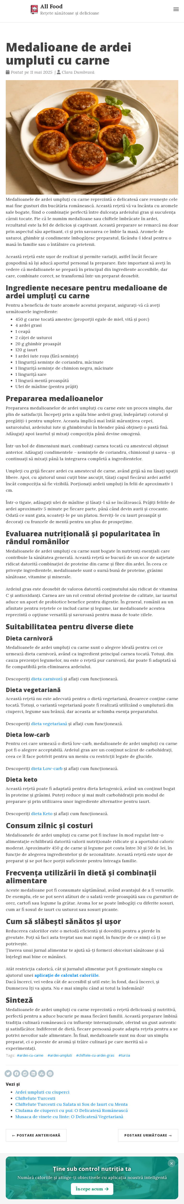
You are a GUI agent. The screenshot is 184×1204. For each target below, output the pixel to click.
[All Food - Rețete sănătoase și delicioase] (34, 9)
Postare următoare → (148, 1135)
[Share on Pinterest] (50, 1073)
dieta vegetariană (49, 723)
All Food (51, 6)
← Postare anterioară (36, 1135)
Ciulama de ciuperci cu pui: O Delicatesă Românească (71, 1110)
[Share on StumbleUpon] (41, 1073)
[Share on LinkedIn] (33, 1073)
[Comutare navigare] (176, 9)
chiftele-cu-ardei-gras (96, 1055)
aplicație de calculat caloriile (66, 975)
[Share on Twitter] (8, 1073)
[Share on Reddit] (25, 1073)
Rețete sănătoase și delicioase (69, 13)
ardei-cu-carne (31, 1055)
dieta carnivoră (47, 679)
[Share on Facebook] (16, 1073)
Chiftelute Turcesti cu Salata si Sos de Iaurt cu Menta (71, 1104)
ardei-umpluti (61, 1055)
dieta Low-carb (47, 768)
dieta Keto (41, 813)
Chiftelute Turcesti (35, 1098)
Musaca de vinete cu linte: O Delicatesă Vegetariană (69, 1116)
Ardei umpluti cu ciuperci (42, 1092)
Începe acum (89, 1189)
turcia (125, 1055)
